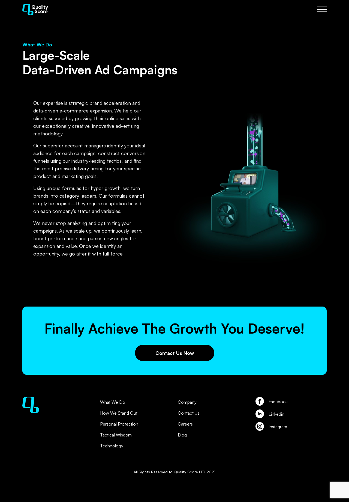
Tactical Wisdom (116, 435)
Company (187, 402)
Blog (182, 435)
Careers (185, 424)
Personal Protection (119, 424)
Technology (111, 445)
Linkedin (276, 414)
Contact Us (188, 413)
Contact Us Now (174, 353)
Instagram (278, 426)
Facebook (278, 401)
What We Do (112, 402)
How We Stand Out (118, 413)
